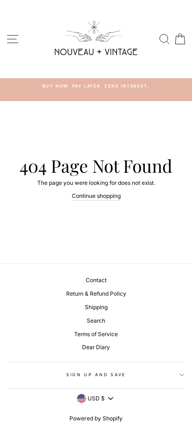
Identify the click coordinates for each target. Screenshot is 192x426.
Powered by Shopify (96, 418)
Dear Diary (96, 347)
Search (96, 320)
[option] (96, 86)
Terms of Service (96, 334)
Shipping (96, 307)
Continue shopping (96, 195)
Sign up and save (96, 374)
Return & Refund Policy (96, 293)
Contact (96, 280)
